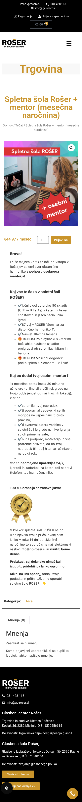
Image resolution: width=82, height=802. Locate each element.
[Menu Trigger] (68, 43)
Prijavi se (61, 240)
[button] (71, 147)
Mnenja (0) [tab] (16, 620)
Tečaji (19, 125)
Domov (8, 125)
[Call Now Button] (72, 793)
